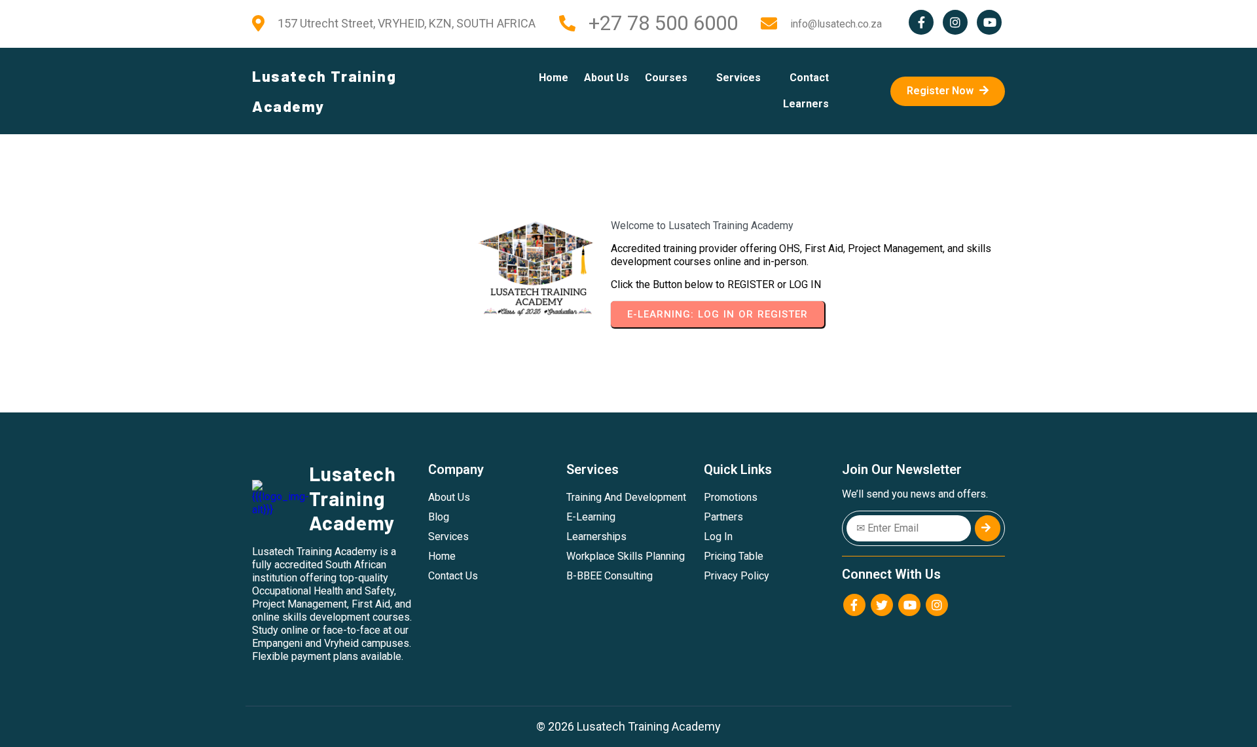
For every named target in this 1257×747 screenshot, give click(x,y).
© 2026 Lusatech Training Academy (628, 726)
